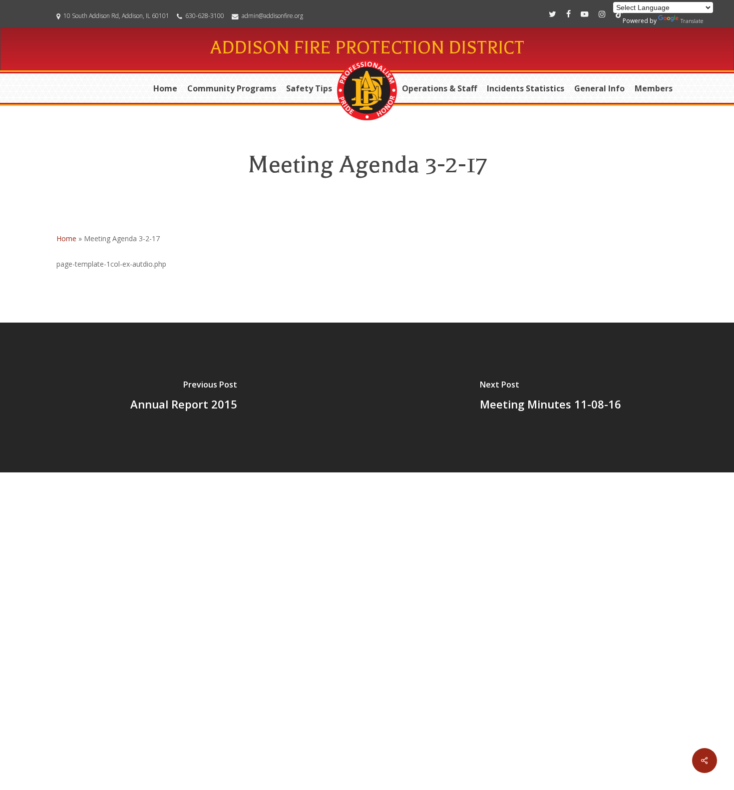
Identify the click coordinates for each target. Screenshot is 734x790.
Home (66, 238)
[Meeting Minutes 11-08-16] (550, 397)
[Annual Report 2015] (183, 397)
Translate (692, 20)
